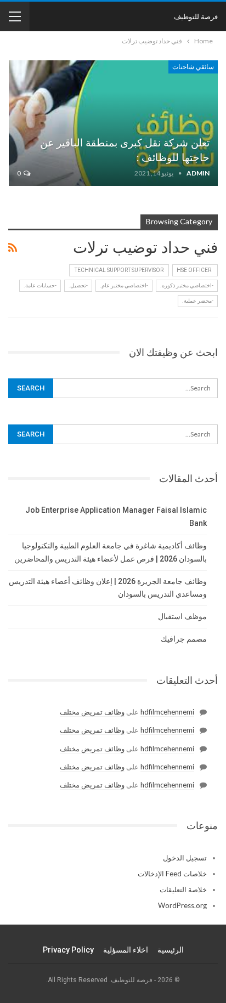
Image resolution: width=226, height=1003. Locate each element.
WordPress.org (182, 905)
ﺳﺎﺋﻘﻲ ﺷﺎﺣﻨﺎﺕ (193, 67)
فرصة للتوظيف (196, 16)
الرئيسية (170, 949)
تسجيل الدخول (185, 857)
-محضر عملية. (197, 301)
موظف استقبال (182, 616)
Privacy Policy (68, 949)
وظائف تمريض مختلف (92, 711)
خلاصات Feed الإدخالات (172, 873)
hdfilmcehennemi (167, 711)
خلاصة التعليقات (183, 889)
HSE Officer (195, 270)
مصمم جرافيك (184, 638)
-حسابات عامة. (40, 285)
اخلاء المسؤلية (125, 949)
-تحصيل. (78, 285)
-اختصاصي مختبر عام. (124, 285)
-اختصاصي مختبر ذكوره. (186, 285)
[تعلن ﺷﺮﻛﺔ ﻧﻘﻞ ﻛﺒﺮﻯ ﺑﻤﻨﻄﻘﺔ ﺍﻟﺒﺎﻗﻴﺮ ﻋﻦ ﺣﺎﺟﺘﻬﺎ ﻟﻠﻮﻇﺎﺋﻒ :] (113, 123)
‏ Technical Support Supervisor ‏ (119, 270)
